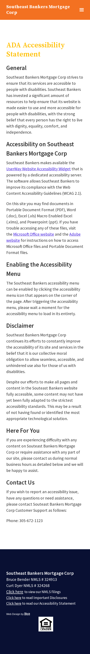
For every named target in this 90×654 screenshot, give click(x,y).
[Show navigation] (81, 10)
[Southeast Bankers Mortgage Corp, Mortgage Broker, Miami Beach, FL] (22, 624)
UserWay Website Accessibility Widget (38, 168)
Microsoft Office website (33, 234)
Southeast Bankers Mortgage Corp (38, 9)
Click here (14, 591)
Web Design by (15, 614)
